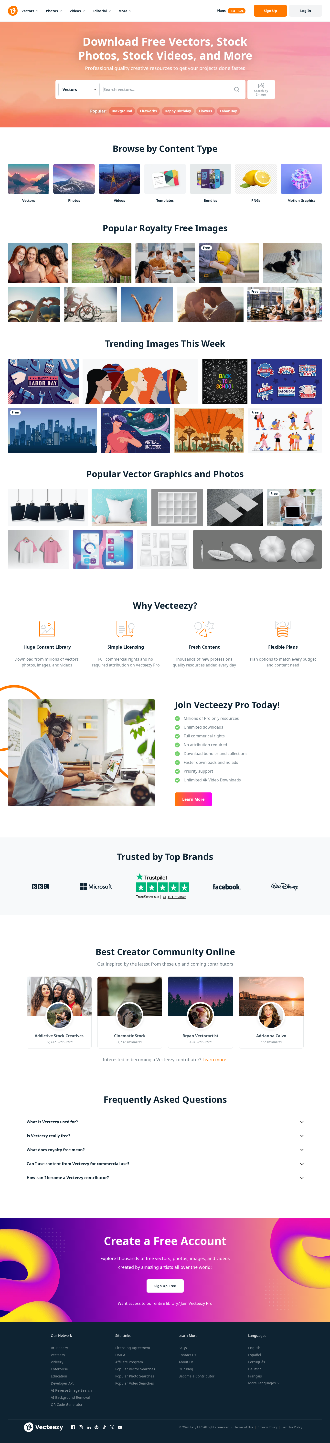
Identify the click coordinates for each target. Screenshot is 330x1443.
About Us (186, 1362)
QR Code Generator (67, 1404)
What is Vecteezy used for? (52, 1122)
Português (256, 1362)
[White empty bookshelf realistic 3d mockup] (177, 507)
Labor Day (228, 111)
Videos (75, 11)
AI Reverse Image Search (71, 1390)
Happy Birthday (178, 111)
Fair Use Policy (291, 1427)
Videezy (57, 1362)
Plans (221, 10)
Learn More (193, 799)
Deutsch (255, 1369)
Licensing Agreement (132, 1347)
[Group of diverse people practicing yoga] (284, 304)
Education (59, 1376)
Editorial (100, 11)
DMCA (120, 1355)
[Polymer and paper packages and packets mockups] (163, 549)
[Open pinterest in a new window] (96, 1427)
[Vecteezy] (13, 11)
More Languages (262, 1383)
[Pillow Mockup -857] (119, 507)
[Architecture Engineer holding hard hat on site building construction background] (229, 263)
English (254, 1347)
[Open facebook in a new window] (73, 1427)
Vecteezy (58, 1355)
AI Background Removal (70, 1397)
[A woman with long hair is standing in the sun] (147, 304)
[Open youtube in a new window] (120, 1427)
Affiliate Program (129, 1362)
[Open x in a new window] (112, 1427)
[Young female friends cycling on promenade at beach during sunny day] (90, 304)
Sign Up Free (165, 1285)
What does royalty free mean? (56, 1149)
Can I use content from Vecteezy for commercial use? (78, 1163)
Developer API (62, 1383)
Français (255, 1376)
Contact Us (187, 1355)
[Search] (237, 89)
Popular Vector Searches (135, 1369)
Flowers (205, 111)
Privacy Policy (267, 1427)
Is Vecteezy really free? (48, 1136)
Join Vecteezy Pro (197, 1303)
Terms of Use (243, 1427)
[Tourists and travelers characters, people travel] (285, 430)
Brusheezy (59, 1347)
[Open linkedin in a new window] (89, 1427)
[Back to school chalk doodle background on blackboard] (224, 381)
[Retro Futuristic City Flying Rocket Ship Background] (209, 430)
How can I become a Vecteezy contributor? (68, 1177)
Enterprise (59, 1369)
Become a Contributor (196, 1376)
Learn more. (214, 1059)
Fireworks (148, 111)
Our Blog (186, 1369)
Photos (52, 11)
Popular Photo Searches (134, 1376)
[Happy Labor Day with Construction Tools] (43, 381)
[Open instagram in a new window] (81, 1427)
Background (122, 111)
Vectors (27, 11)
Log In (305, 10)
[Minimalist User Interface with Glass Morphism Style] (103, 549)
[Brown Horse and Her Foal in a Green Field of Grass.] (101, 263)
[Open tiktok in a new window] (104, 1427)
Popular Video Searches (134, 1383)
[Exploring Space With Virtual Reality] (135, 430)
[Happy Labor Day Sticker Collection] (286, 381)
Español (254, 1355)
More (122, 11)
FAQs (183, 1347)
